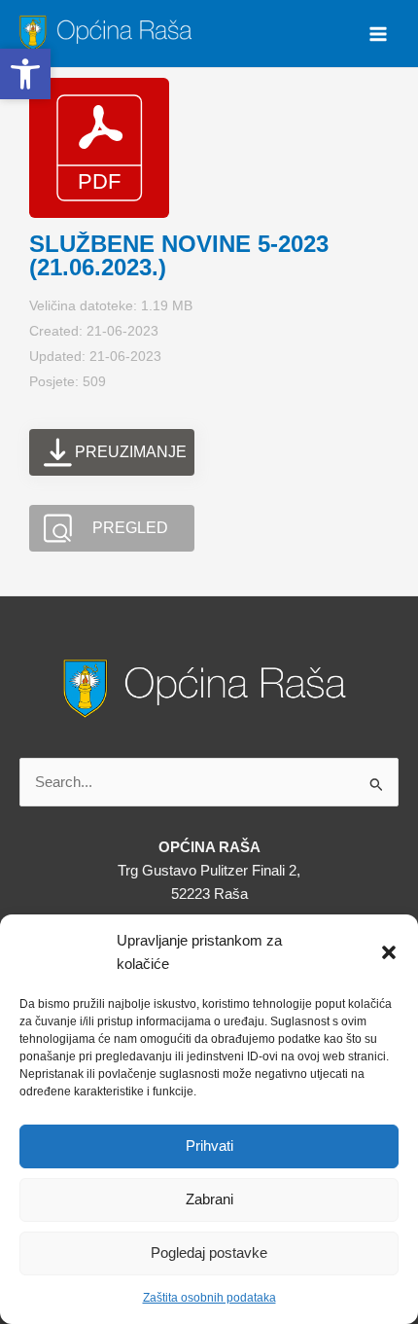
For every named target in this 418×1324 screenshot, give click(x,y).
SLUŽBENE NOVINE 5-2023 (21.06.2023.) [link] (179, 255)
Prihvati (209, 1145)
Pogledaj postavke (209, 1252)
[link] (108, 32)
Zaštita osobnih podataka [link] (209, 1298)
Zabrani (209, 1199)
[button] (389, 952)
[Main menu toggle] (378, 34)
